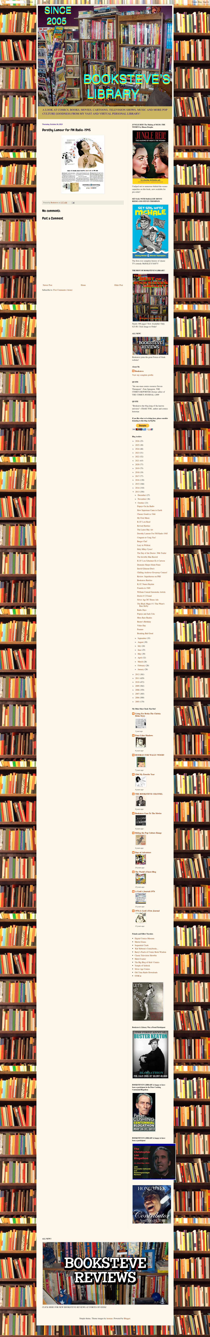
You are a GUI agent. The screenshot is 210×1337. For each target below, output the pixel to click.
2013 (137, 491)
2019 (137, 468)
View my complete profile (142, 375)
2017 (137, 476)
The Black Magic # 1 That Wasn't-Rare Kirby (151, 604)
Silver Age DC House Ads (147, 599)
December (142, 495)
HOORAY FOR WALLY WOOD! (149, 754)
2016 (137, 480)
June (140, 650)
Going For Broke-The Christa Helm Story (148, 714)
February (142, 665)
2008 (137, 689)
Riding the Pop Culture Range (148, 832)
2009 (137, 685)
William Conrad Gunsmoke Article (151, 592)
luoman (110, 1318)
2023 (137, 452)
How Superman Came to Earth (149, 510)
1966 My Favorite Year (145, 774)
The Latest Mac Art (145, 529)
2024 (137, 448)
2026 (137, 441)
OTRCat (138, 975)
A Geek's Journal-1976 (145, 891)
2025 (137, 445)
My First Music (143, 518)
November (142, 499)
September (142, 638)
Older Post (118, 285)
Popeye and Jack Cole (146, 613)
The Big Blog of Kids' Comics (147, 962)
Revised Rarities (143, 525)
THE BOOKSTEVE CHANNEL (149, 793)
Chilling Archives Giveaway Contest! (152, 572)
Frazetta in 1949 (143, 588)
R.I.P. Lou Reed (143, 521)
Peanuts (140, 629)
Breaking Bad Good (145, 633)
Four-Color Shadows (144, 735)
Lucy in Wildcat (143, 545)
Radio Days (141, 610)
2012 (137, 674)
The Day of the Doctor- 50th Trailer (151, 553)
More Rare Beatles (144, 617)
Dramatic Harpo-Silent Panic (149, 564)
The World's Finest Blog (145, 871)
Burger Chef (142, 541)
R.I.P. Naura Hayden (145, 584)
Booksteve (139, 371)
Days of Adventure (143, 852)
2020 (137, 464)
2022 (137, 456)
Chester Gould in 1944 (146, 514)
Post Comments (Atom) (62, 290)
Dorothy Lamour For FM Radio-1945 (152, 533)
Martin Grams (140, 941)
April (140, 657)
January (141, 669)
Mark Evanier (140, 958)
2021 (137, 460)
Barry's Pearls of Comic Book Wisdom (150, 952)
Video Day (141, 625)
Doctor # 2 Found (144, 595)
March (140, 661)
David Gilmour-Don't (145, 568)
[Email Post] (73, 202)
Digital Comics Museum (144, 938)
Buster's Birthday (144, 621)
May (140, 653)
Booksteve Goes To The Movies (148, 813)
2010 (137, 682)
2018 (137, 472)
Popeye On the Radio (145, 506)
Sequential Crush (141, 945)
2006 (137, 697)
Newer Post (47, 285)
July (140, 646)
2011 (137, 678)
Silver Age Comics (142, 969)
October (141, 502)
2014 (137, 487)
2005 (137, 701)
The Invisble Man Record (147, 556)
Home (83, 285)
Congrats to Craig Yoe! (146, 537)
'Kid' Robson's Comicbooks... (147, 948)
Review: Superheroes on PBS (149, 576)
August (141, 642)
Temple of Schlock (142, 965)
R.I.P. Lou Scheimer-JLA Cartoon (151, 560)
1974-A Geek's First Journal (147, 910)
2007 (137, 693)
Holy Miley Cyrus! (144, 549)
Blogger (127, 1318)
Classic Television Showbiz (146, 955)
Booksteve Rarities (144, 580)
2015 (137, 483)
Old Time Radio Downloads (146, 972)
